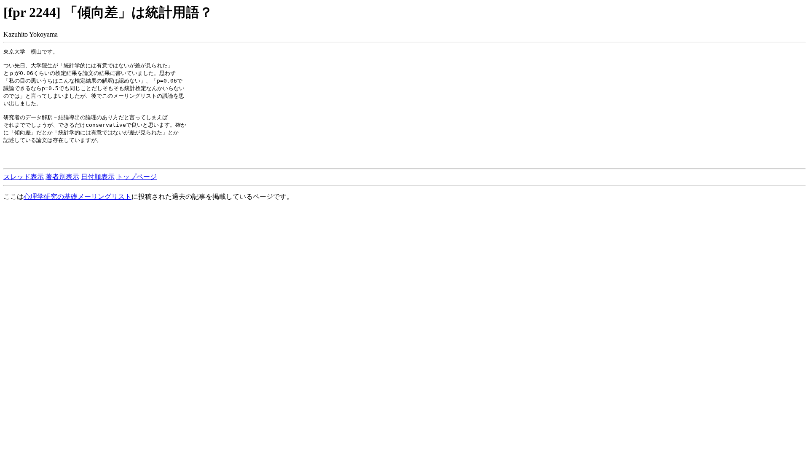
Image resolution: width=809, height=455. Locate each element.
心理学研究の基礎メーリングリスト (77, 196)
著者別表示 (62, 176)
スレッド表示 (23, 176)
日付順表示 (98, 176)
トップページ (136, 176)
